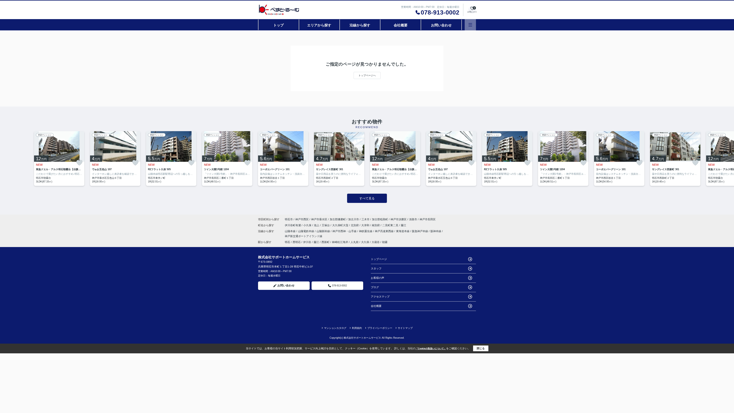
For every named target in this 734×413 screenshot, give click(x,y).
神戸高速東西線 (384, 231)
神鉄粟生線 (366, 231)
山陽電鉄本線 (306, 231)
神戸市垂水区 (319, 219)
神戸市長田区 (428, 219)
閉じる (481, 348)
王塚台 (326, 225)
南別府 (376, 225)
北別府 (355, 225)
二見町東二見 (390, 225)
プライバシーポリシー (379, 328)
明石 (287, 242)
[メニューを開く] (470, 24)
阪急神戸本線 (420, 231)
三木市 (365, 219)
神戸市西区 (302, 219)
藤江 (403, 225)
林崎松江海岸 (340, 242)
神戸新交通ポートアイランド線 (303, 236)
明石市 (289, 219)
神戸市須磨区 (399, 219)
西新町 (326, 242)
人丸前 (355, 242)
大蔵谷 (376, 242)
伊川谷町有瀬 (293, 225)
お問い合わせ (441, 25)
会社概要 (401, 25)
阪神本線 (436, 231)
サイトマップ (405, 328)
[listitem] (283, 158)
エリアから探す (319, 25)
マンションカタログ (335, 328)
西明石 (297, 242)
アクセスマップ (380, 296)
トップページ (379, 259)
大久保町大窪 (340, 225)
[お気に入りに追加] (79, 163)
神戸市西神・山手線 (344, 231)
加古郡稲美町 (380, 219)
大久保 (365, 242)
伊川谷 (307, 242)
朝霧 (384, 242)
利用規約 (357, 328)
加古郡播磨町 (338, 219)
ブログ (375, 287)
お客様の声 (377, 277)
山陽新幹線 (324, 231)
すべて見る (367, 198)
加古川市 (353, 219)
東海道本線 (403, 231)
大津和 (365, 225)
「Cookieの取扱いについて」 (431, 348)
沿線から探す (360, 25)
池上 (317, 225)
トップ (278, 25)
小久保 (307, 225)
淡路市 (413, 219)
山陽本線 (290, 231)
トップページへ (367, 75)
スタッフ (376, 268)
